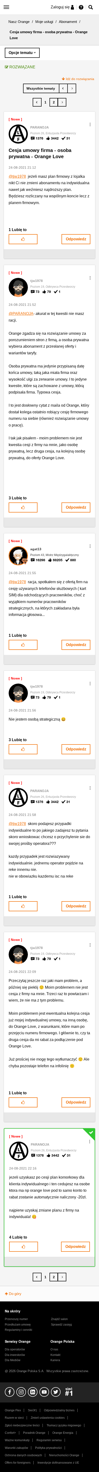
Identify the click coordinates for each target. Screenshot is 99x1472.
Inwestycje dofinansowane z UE (58, 1462)
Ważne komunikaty (17, 1440)
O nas (54, 1349)
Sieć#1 (32, 1410)
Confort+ (10, 1432)
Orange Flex (13, 1410)
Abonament (68, 22)
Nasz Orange (19, 22)
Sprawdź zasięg (61, 1324)
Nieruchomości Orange (64, 1455)
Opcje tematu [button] (21, 53)
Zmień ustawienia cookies (48, 1417)
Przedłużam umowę (18, 1324)
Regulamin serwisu (49, 1440)
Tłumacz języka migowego (64, 1425)
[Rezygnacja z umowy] (71, 88)
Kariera (55, 1360)
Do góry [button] (15, 1294)
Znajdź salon (59, 1319)
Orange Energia (62, 1432)
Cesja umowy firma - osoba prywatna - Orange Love (40, 153)
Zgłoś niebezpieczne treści (22, 1425)
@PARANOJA (21, 314)
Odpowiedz (76, 239)
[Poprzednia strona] (37, 102)
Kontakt (55, 1355)
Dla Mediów (12, 1360)
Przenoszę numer (16, 1319)
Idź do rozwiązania (80, 79)
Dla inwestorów (15, 1355)
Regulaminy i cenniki (18, 1330)
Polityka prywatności (48, 1448)
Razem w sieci (14, 1417)
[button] (90, 124)
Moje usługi (44, 22)
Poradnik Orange (34, 1432)
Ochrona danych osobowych (23, 1455)
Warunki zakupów (16, 1448)
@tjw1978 (17, 176)
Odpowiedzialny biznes (59, 1410)
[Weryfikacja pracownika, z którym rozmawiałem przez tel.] (63, 88)
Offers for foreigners (18, 1462)
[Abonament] (41, 88)
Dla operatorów (15, 1349)
